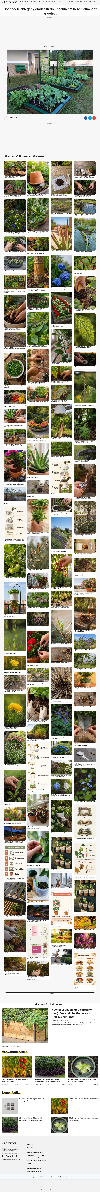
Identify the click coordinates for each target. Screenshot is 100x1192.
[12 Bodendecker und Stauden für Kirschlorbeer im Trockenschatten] (50, 1067)
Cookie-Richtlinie (32, 1166)
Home (3, 6)
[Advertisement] (50, 29)
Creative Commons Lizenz (35, 1152)
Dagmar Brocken (61, 1020)
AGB (28, 1142)
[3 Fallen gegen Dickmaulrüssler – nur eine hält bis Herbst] (83, 1067)
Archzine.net (10, 1143)
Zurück (45, 46)
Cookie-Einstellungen (34, 1171)
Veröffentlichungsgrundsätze (37, 1160)
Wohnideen (78, 1)
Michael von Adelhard (12, 1084)
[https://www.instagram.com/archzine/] (84, 1149)
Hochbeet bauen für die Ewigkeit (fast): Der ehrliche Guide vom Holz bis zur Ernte (72, 1013)
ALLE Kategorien (32, 1150)
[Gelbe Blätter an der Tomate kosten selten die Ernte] (17, 1067)
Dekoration (43, 1)
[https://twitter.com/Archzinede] (92, 1149)
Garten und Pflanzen (22, 6)
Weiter (54, 46)
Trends (70, 1)
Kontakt (29, 1163)
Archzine (9, 2)
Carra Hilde (74, 1084)
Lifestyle (15, 1)
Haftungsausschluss (34, 1168)
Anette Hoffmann (43, 1084)
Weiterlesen (12, 117)
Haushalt (34, 1)
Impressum (30, 1147)
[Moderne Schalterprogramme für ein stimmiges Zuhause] (10, 1106)
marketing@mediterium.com (13, 1159)
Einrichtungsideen (90, 1)
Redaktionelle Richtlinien (35, 1155)
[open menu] (96, 2)
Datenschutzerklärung (34, 1158)
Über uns (30, 1144)
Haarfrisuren (24, 1)
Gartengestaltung (54, 1)
